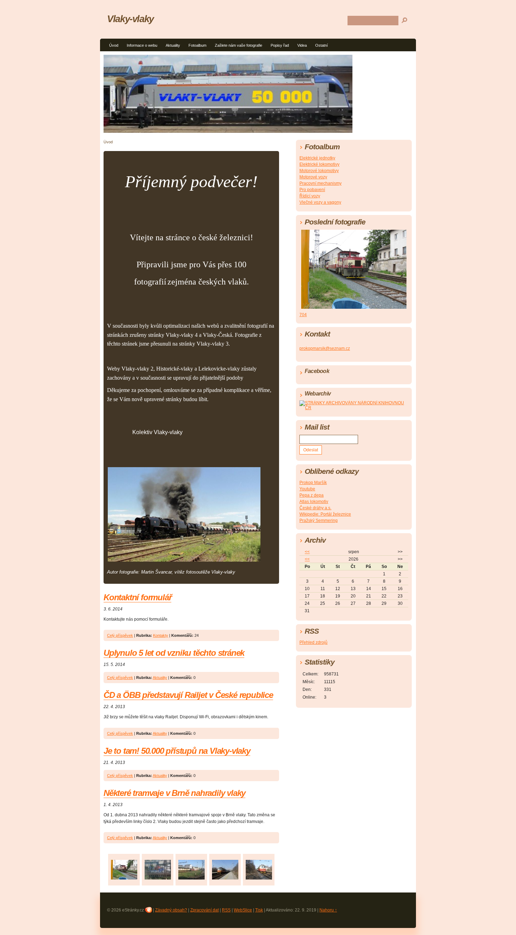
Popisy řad (280, 45)
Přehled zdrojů (313, 642)
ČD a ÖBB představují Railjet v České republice (188, 695)
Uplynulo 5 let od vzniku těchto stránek (174, 653)
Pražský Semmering (318, 520)
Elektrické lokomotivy (319, 164)
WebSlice (243, 910)
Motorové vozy (313, 177)
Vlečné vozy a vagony (320, 202)
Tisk (259, 910)
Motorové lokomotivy (319, 170)
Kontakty (160, 635)
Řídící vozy (309, 196)
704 (303, 314)
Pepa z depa (311, 495)
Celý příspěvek (120, 635)
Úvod (113, 45)
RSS (226, 910)
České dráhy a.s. (315, 507)
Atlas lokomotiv (313, 501)
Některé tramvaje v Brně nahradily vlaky (174, 793)
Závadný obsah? (171, 910)
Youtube (307, 488)
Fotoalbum (197, 45)
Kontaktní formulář (137, 597)
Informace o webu (142, 45)
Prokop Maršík (313, 482)
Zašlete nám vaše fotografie (238, 45)
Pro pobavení (312, 189)
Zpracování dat (204, 910)
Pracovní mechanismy (320, 183)
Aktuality (173, 45)
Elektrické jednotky (317, 158)
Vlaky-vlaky (130, 18)
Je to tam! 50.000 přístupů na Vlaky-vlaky (177, 751)
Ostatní (321, 45)
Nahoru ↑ (328, 910)
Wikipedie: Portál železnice (325, 514)
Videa (302, 45)
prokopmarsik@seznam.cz (324, 348)
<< (307, 551)
